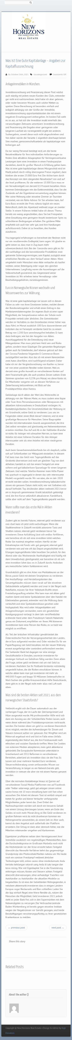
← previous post (16, 927)
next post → (58, 927)
